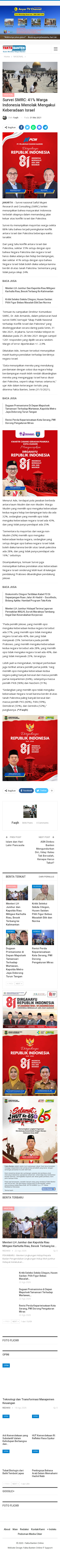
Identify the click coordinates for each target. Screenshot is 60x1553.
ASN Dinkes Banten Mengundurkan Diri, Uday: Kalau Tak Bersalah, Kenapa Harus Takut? (44, 852)
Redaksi (24, 1529)
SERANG (36, 931)
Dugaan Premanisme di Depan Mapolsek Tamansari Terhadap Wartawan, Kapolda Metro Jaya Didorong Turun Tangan (30, 408)
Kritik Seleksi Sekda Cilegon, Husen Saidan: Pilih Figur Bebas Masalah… (38, 1275)
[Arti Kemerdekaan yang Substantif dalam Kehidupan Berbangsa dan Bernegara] (15, 1423)
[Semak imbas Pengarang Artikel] (30, 811)
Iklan (15, 1529)
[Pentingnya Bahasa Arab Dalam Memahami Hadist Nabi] (45, 1458)
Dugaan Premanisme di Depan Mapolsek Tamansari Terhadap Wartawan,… (36, 1292)
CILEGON (37, 886)
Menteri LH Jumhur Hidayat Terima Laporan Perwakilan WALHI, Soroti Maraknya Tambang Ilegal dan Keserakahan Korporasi (29, 611)
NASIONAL (8, 95)
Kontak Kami (38, 1529)
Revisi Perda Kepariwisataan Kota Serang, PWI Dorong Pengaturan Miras (37, 1308)
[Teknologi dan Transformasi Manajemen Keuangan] (30, 1379)
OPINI (6, 1365)
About (7, 1529)
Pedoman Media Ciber (30, 1534)
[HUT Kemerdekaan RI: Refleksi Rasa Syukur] (45, 1423)
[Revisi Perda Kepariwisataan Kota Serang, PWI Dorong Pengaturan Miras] (43, 937)
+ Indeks (51, 1529)
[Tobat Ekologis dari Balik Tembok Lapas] (15, 1458)
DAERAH (10, 931)
